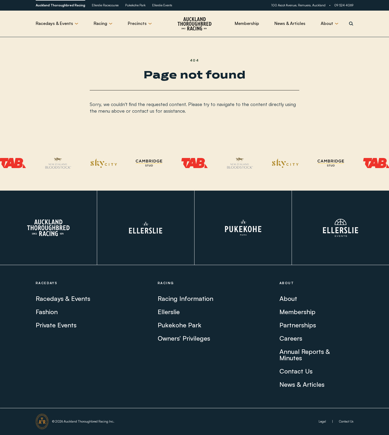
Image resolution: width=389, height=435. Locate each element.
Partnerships (297, 325)
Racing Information (185, 298)
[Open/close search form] (351, 23)
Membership (247, 23)
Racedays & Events (63, 298)
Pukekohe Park (135, 5)
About (288, 298)
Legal (322, 421)
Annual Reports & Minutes (304, 355)
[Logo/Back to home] (194, 23)
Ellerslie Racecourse (105, 5)
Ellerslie (169, 312)
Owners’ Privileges (184, 338)
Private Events (56, 325)
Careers (290, 338)
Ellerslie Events (162, 5)
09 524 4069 (343, 5)
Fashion (47, 312)
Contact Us (296, 371)
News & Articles (289, 23)
